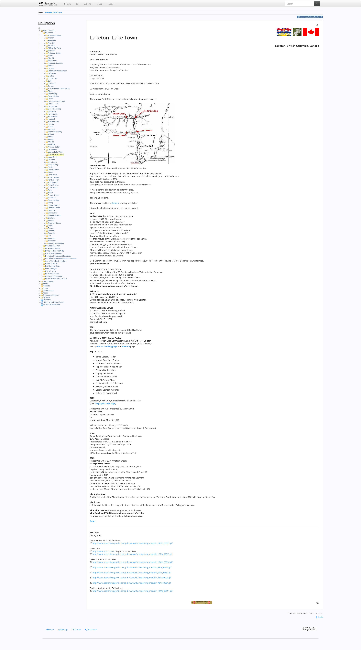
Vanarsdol (52, 238)
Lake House (52, 149)
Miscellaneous (48, 291)
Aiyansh (51, 38)
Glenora (115, 203)
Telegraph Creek (54, 223)
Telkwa (50, 226)
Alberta (45, 284)
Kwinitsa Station (54, 147)
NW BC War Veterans (53, 253)
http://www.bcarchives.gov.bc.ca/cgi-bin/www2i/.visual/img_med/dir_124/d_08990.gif (132, 562)
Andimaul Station (54, 53)
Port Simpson (53, 182)
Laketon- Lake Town (53, 12)
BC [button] (77, 4)
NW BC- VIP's (50, 271)
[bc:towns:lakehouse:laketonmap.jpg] (132, 133)
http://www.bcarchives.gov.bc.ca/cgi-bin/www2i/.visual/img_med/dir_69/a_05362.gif (132, 572)
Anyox (50, 56)
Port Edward (52, 175)
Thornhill (51, 231)
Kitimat (50, 137)
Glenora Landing (54, 109)
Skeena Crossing (54, 215)
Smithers (51, 218)
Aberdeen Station (54, 35)
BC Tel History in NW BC (54, 251)
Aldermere (52, 40)
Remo (50, 190)
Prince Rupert (53, 185)
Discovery (51, 84)
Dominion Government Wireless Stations (60, 259)
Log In (320, 617)
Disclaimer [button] (92, 629)
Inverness (51, 129)
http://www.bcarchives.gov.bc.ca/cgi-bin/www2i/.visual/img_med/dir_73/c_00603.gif (132, 577)
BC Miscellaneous (52, 274)
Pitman (50, 172)
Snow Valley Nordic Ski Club (56, 279)
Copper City (52, 78)
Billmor (50, 66)
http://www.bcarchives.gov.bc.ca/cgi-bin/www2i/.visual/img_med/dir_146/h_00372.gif (132, 543)
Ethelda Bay (52, 94)
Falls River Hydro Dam (56, 101)
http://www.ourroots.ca (103, 551)
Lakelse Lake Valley (55, 152)
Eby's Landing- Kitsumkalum (59, 89)
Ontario (45, 288)
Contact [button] (77, 629)
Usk (49, 236)
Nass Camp (52, 162)
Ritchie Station (53, 195)
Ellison (50, 91)
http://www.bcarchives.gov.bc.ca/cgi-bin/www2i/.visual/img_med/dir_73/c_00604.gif (132, 583)
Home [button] (51, 629)
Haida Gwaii (52, 114)
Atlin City (51, 58)
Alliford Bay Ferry (54, 48)
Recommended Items (51, 295)
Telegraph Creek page (104, 403)
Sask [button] (99, 4)
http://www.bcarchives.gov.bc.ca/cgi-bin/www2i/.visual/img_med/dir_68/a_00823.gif (132, 567)
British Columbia (49, 31)
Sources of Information (51, 305)
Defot (50, 81)
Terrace (51, 228)
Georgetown (52, 106)
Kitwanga (51, 144)
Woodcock (52, 241)
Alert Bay (51, 43)
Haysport (51, 119)
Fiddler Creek (53, 104)
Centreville (52, 73)
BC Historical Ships (52, 266)
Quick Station (53, 188)
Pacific (50, 167)
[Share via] (317, 25)
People (45, 293)
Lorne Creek (52, 157)
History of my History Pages (53, 302)
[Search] (317, 3)
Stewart (51, 221)
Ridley (50, 193)
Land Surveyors (51, 269)
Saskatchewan (48, 281)
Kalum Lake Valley (55, 132)
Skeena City (52, 213)
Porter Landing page (107, 346)
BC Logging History (52, 246)
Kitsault (50, 139)
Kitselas (51, 142)
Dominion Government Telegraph (58, 256)
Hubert (50, 127)
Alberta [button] (88, 4)
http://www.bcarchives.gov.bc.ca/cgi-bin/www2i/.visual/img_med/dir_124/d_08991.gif (132, 591)
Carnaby (51, 68)
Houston (51, 124)
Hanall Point (52, 117)
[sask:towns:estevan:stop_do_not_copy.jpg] (204, 602)
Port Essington (53, 180)
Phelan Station (53, 170)
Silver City (52, 210)
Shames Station (54, 208)
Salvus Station (53, 200)
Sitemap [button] (64, 629)
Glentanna (52, 111)
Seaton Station (53, 205)
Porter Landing (53, 177)
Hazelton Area (53, 122)
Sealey (50, 203)
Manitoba (46, 286)
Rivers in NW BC (51, 264)
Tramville (51, 233)
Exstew (50, 99)
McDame (51, 160)
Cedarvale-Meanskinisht (57, 71)
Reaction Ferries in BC (54, 276)
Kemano (51, 134)
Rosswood (52, 198)
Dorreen (51, 86)
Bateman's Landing (55, 63)
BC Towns (49, 33)
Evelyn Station (53, 96)
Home (68, 4)
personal (46, 297)
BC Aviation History (52, 248)
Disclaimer (47, 300)
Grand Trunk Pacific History (55, 261)
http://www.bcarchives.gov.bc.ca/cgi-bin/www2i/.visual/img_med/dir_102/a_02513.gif (132, 554)
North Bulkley (53, 165)
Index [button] (111, 4)
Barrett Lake (52, 61)
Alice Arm (51, 45)
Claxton (51, 76)
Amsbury (51, 51)
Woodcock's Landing (56, 243)
